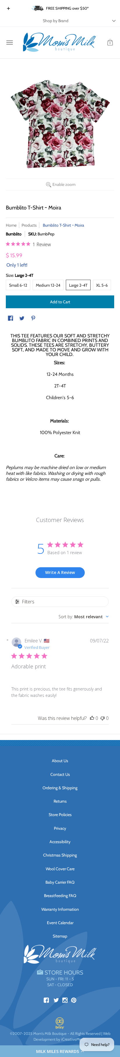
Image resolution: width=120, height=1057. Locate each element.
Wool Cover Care (60, 868)
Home (11, 225)
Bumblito (14, 234)
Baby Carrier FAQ (60, 882)
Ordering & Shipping (60, 787)
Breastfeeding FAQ (60, 895)
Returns (60, 801)
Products (29, 225)
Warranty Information (60, 909)
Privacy (60, 828)
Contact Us (60, 774)
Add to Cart (60, 301)
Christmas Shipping (60, 855)
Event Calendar (60, 922)
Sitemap (60, 936)
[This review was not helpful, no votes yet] (102, 718)
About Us (60, 760)
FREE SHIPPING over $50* (67, 8)
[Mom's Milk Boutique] (59, 42)
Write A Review (60, 572)
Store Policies (60, 814)
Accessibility (60, 841)
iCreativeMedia (74, 1039)
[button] (60, 1051)
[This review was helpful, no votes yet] (92, 718)
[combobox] (84, 616)
